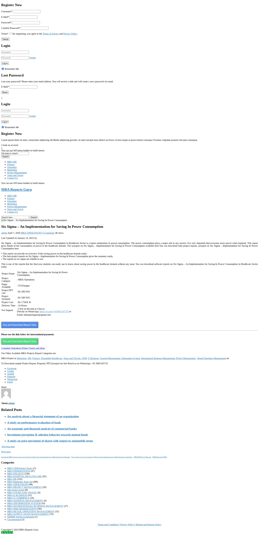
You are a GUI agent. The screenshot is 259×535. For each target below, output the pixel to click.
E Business (93, 358)
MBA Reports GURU (159, 457)
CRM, (84, 358)
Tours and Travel (15, 175)
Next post (6, 451)
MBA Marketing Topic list (19, 482)
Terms (4, 33)
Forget (33, 57)
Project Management (17, 172)
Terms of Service (51, 33)
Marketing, (22, 358)
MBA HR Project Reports (142, 457)
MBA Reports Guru (16, 189)
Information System (130, 358)
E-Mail (5, 17)
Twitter (10, 371)
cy (133, 524)
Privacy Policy (70, 33)
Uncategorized (14, 519)
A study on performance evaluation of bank (34, 422)
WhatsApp (12, 379)
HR (29, 358)
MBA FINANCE (15, 473)
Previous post (8, 446)
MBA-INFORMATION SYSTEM (23, 503)
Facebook (11, 368)
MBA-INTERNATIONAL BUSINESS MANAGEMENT (35, 506)
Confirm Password (10, 28)
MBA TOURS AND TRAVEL (22, 492)
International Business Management (158, 358)
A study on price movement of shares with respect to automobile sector (50, 440)
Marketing (12, 170)
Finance (11, 164)
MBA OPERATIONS (31, 233)
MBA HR (12, 162)
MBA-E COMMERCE (18, 498)
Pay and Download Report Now (19, 325)
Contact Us (12, 178)
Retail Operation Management (211, 358)
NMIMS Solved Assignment (20, 517)
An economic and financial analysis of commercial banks (42, 428)
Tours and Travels (71, 358)
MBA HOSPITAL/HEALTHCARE (24, 476)
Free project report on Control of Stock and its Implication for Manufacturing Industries (101, 457)
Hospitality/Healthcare (51, 358)
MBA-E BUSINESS (17, 495)
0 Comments (48, 233)
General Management (110, 358)
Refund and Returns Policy (148, 524)
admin (4, 233)
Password (6, 22)
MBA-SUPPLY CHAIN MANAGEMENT (28, 514)
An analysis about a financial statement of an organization (43, 416)
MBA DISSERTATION (18, 471)
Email (10, 382)
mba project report (15, 490)
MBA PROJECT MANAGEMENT (24, 487)
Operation (12, 167)
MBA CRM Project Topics (20, 468)
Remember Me (11, 69)
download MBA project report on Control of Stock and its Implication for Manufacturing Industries (35, 457)
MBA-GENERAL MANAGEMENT (25, 500)
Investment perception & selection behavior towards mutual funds (47, 434)
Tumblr (10, 374)
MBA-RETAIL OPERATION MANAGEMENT (30, 511)
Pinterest (11, 376)
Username (6, 11)
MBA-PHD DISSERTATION (21, 508)
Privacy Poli (126, 524)
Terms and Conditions (108, 524)
